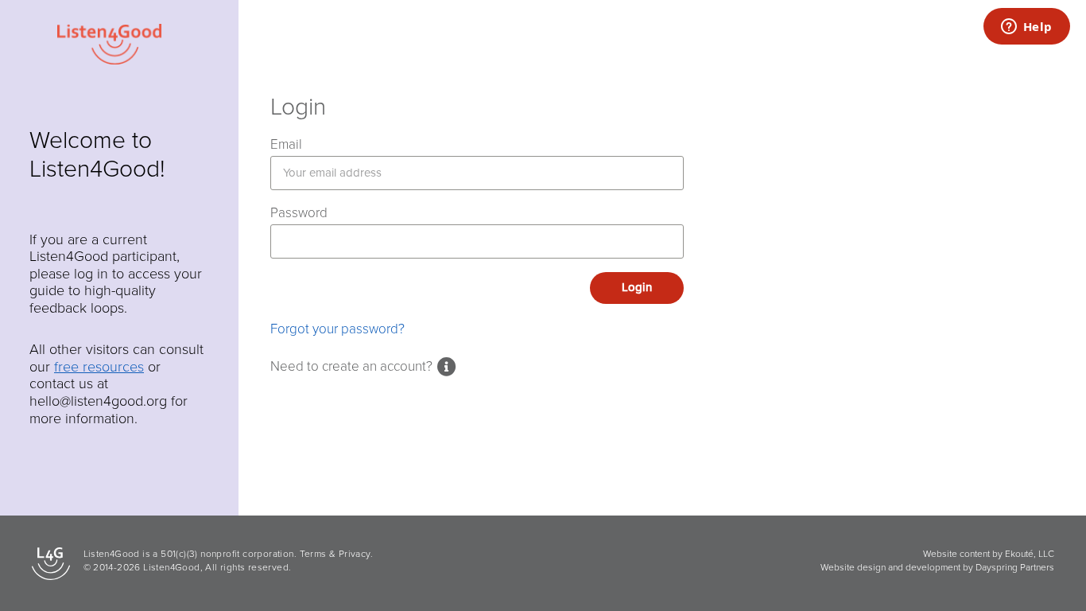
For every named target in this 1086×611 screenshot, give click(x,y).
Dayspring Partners (1014, 567)
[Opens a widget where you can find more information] (1026, 28)
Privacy (354, 553)
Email (286, 144)
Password (299, 212)
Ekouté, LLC (1029, 553)
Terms (313, 553)
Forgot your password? (337, 329)
